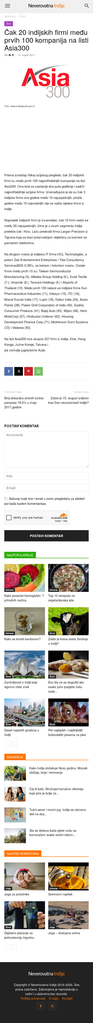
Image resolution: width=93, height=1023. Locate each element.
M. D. (11, 55)
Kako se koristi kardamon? (22, 639)
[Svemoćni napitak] (68, 876)
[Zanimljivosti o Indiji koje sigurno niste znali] (24, 665)
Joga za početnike (16, 894)
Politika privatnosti (33, 998)
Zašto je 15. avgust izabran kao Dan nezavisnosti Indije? (68, 400)
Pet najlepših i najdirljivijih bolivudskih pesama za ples (67, 732)
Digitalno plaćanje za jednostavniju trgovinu (19, 935)
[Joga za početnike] (24, 876)
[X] (18, 371)
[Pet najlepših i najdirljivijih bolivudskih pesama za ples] (68, 712)
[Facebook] (8, 371)
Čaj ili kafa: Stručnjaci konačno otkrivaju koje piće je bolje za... (56, 791)
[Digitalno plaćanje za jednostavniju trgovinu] (24, 915)
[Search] (87, 6)
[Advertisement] (46, 141)
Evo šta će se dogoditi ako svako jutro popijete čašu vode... (66, 686)
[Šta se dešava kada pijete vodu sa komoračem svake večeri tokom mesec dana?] (15, 835)
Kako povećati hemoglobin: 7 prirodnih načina (24, 597)
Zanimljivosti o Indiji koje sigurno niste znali (20, 684)
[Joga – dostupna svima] (68, 915)
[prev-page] (7, 744)
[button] (7, 6)
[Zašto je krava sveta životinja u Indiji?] (68, 621)
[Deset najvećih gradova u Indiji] (24, 712)
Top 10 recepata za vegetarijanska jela (61, 597)
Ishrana (10, 589)
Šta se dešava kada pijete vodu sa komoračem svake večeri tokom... (52, 832)
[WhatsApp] (38, 371)
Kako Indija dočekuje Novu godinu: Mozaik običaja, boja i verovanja (58, 770)
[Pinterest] (28, 371)
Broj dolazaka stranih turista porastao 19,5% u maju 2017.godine (23, 402)
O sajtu (54, 998)
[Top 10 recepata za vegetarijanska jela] (68, 578)
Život (22, 16)
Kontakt (67, 998)
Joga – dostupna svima (64, 933)
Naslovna (10, 16)
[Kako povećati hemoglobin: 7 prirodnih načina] (24, 578)
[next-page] (14, 744)
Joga (8, 888)
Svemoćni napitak (60, 894)
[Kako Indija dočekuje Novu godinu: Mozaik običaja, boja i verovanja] (15, 773)
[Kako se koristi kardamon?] (24, 621)
